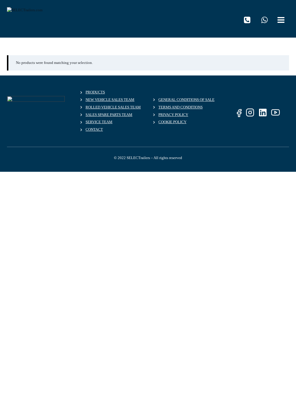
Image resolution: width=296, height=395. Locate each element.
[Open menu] (282, 19)
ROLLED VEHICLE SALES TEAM (113, 107)
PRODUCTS (95, 92)
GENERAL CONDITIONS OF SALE (186, 99)
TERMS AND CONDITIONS (180, 107)
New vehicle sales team (110, 99)
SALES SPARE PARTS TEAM (109, 114)
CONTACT (94, 129)
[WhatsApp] (264, 19)
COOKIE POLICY (172, 122)
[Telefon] (247, 19)
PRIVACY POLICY (173, 114)
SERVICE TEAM (99, 122)
